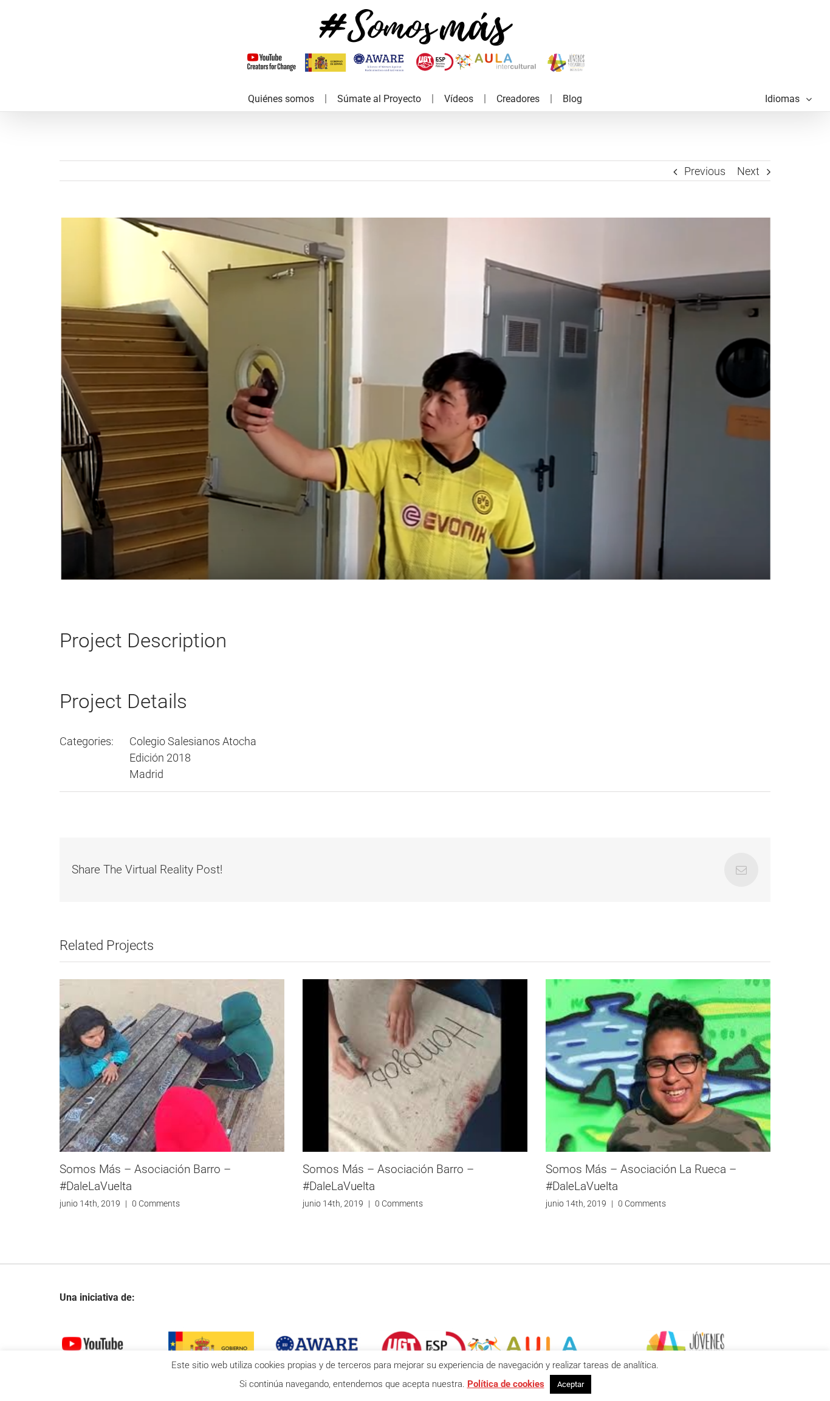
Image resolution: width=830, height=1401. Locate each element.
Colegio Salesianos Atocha (192, 741)
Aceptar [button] (570, 1384)
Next (748, 171)
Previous (704, 171)
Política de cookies (505, 1384)
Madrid (146, 774)
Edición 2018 (160, 757)
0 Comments (156, 1203)
